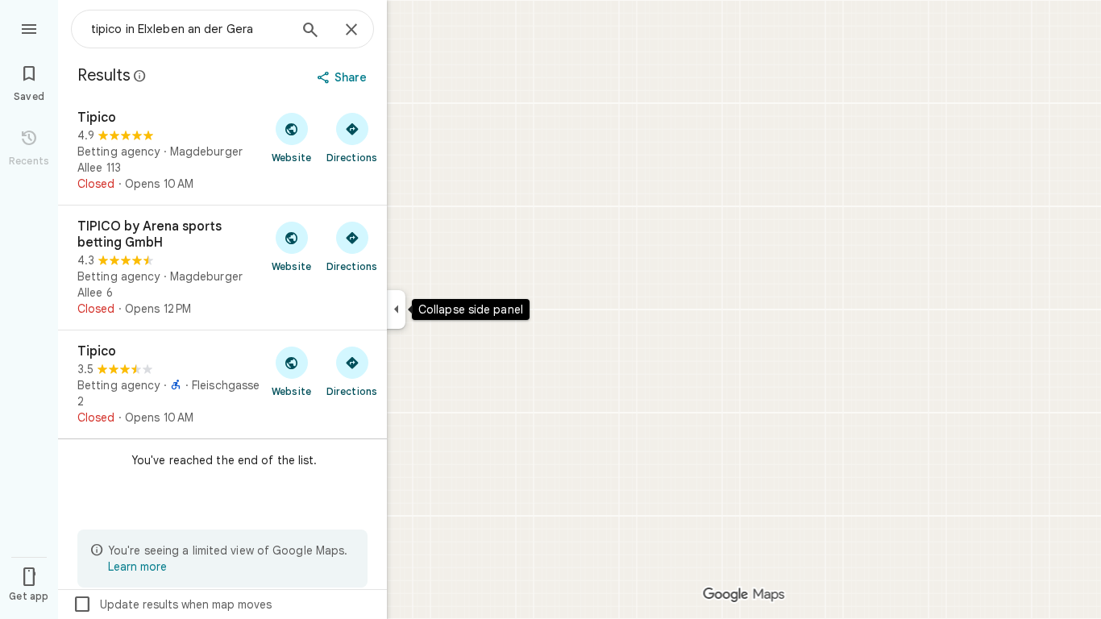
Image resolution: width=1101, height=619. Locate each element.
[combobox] (189, 29)
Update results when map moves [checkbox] (172, 604)
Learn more (137, 566)
